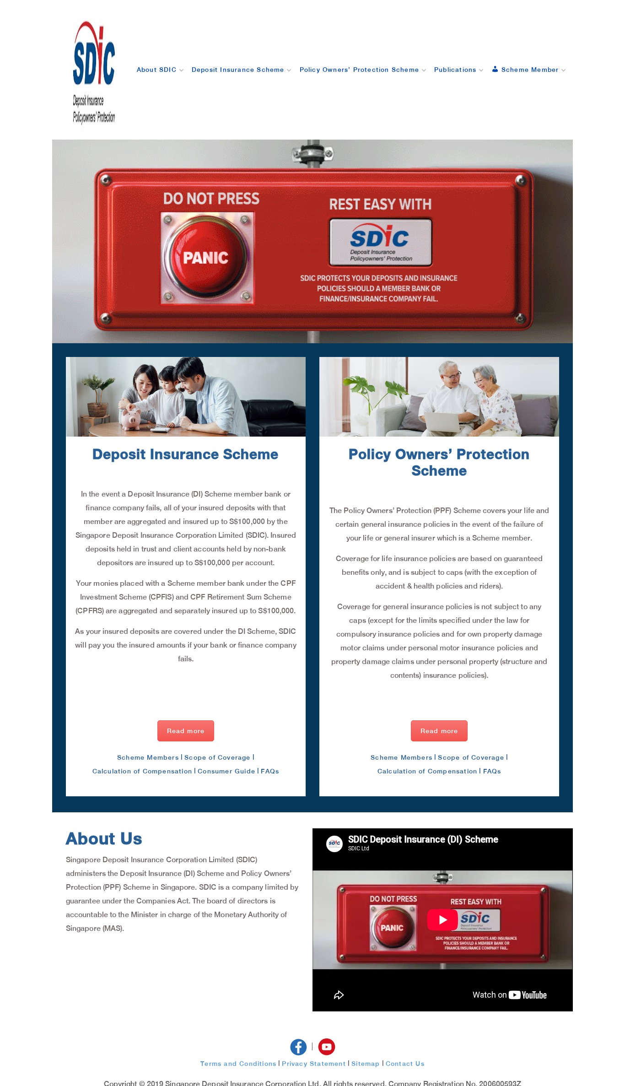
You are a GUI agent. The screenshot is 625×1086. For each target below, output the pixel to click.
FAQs (270, 771)
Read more (186, 731)
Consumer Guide (226, 771)
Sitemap (365, 1063)
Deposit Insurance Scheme (238, 69)
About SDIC (157, 69)
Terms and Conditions (238, 1063)
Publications (455, 69)
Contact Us (405, 1063)
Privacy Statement (313, 1063)
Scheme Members (148, 757)
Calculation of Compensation (142, 771)
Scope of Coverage (217, 757)
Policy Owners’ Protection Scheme (359, 69)
